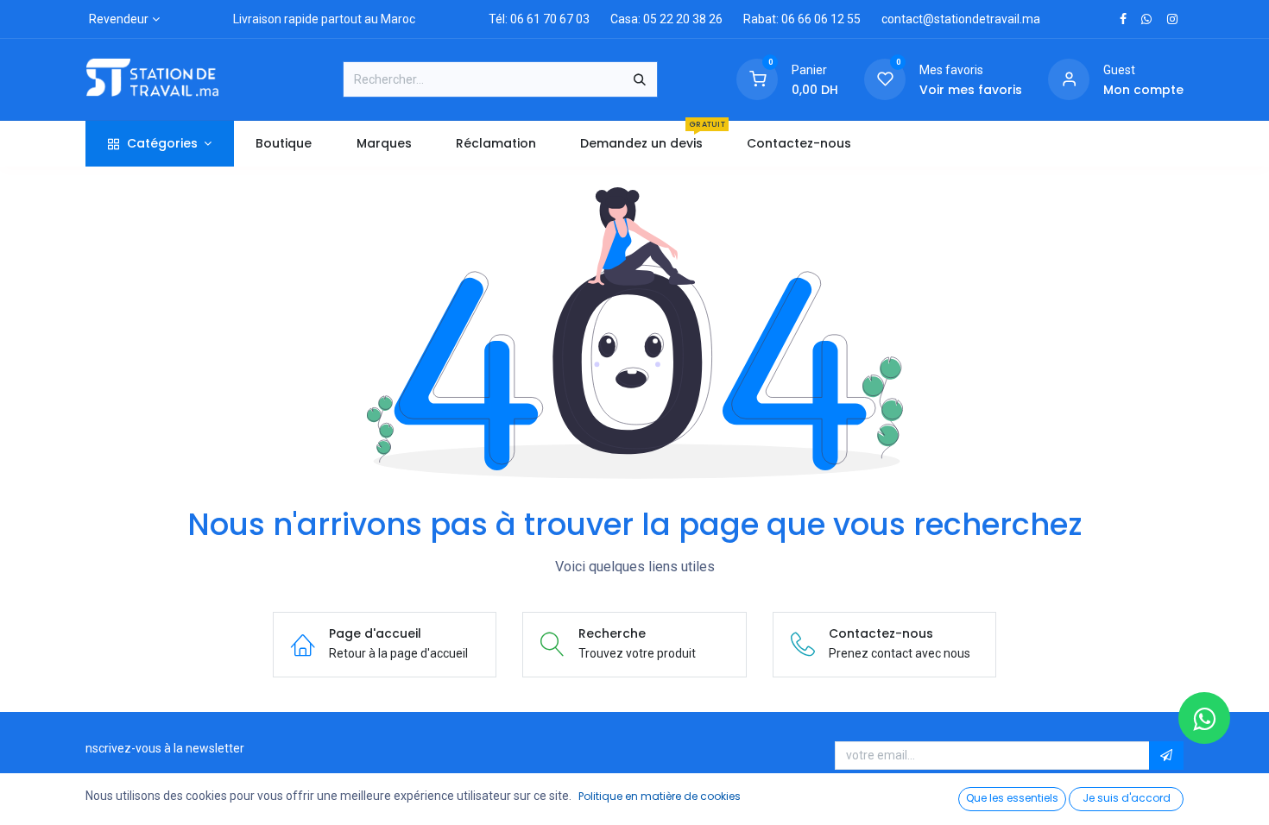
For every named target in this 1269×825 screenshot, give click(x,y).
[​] (1123, 18)
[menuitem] (284, 144)
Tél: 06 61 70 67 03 (539, 19)
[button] (1166, 756)
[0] (757, 78)
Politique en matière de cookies (659, 796)
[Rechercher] (639, 79)
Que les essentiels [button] (1012, 797)
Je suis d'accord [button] (1127, 797)
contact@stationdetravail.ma (960, 19)
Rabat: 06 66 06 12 (793, 19)
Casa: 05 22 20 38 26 (666, 19)
